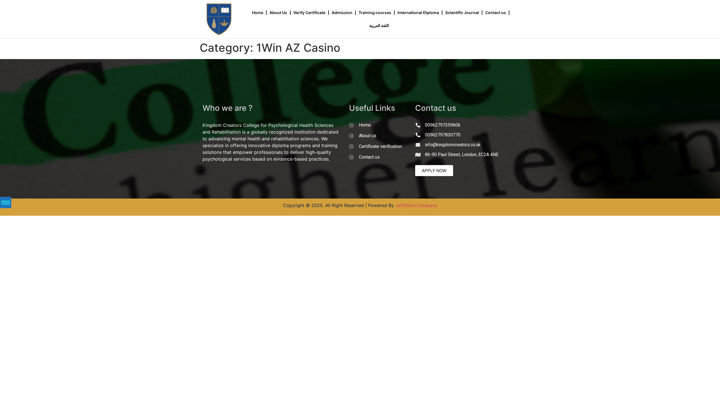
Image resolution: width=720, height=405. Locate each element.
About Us (278, 12)
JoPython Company (416, 205)
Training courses (375, 12)
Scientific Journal (462, 12)
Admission (342, 12)
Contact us (495, 12)
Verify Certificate (309, 12)
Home (257, 12)
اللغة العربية (379, 25)
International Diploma (418, 12)
